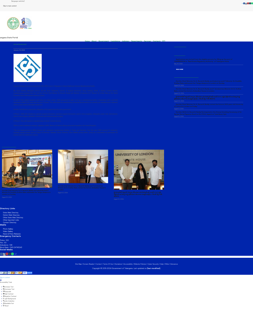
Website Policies (140, 264)
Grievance (174, 264)
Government (104, 41)
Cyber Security (153, 264)
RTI (163, 41)
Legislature (115, 41)
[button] (0, 280)
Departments (136, 41)
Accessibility (128, 264)
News (15, 44)
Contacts (156, 41)
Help (161, 264)
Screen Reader (88, 264)
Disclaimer (118, 264)
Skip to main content (8, 6)
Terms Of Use (108, 264)
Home (87, 41)
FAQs (167, 264)
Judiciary (125, 41)
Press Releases (22, 44)
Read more (179, 69)
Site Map (78, 264)
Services (147, 41)
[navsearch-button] (0, 9)
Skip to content (5, 277)
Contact (99, 264)
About (94, 41)
